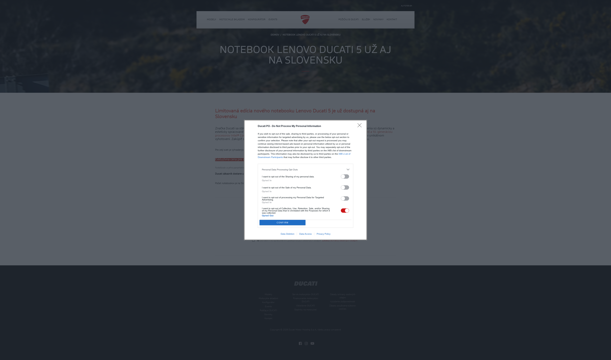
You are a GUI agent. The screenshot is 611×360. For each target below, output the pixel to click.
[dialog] (305, 180)
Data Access (305, 234)
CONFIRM (282, 222)
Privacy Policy (323, 234)
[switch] (345, 176)
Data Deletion (287, 234)
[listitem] (305, 169)
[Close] (361, 126)
